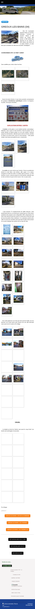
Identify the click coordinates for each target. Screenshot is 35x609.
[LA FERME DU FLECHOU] (18, 584)
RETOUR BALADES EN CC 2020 (17, 539)
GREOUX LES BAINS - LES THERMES (17, 522)
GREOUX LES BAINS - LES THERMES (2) (17, 529)
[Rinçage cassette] (18, 287)
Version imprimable (9, 603)
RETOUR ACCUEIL (17, 553)
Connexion (30, 603)
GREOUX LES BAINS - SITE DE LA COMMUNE (17, 515)
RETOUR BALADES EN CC (17, 546)
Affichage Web (29, 605)
